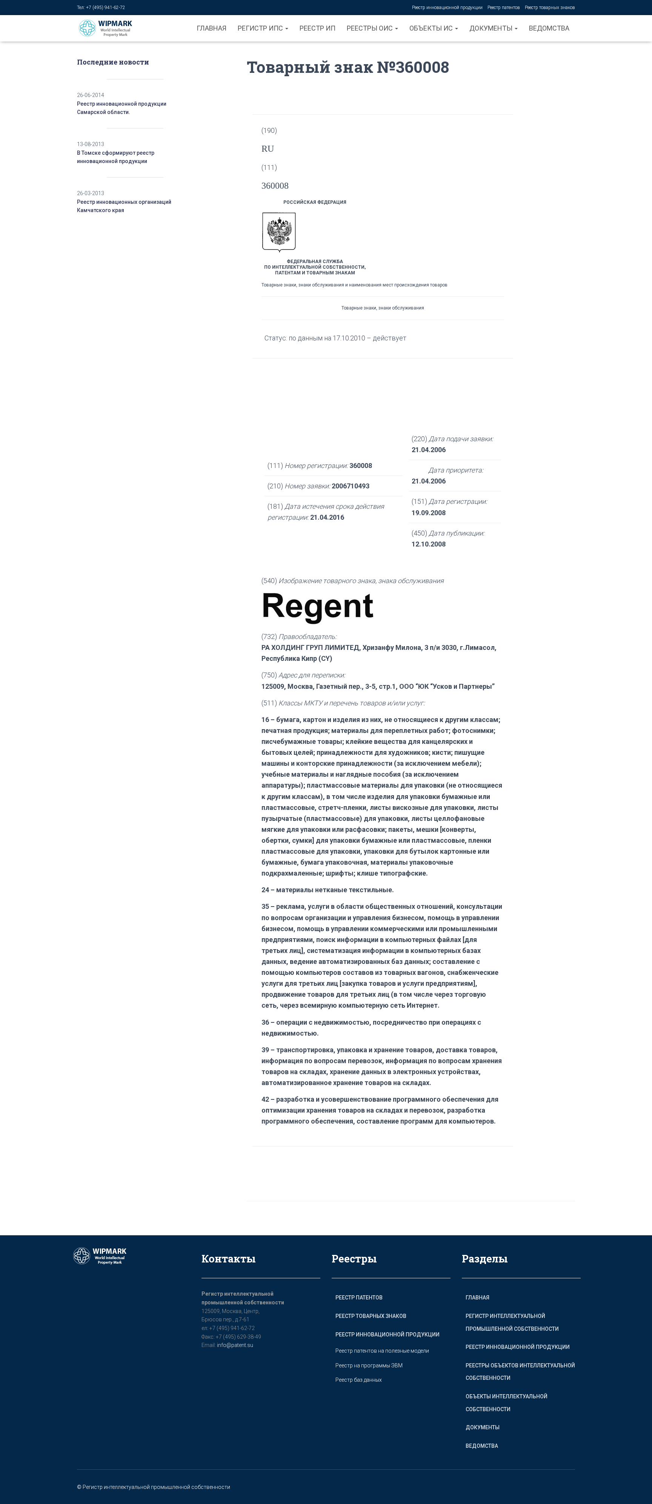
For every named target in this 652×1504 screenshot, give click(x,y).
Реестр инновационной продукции (447, 7)
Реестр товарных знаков (550, 7)
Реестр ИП (317, 28)
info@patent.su (235, 1345)
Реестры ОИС (370, 28)
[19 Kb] (318, 608)
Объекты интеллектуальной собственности (506, 1402)
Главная (211, 28)
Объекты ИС (431, 28)
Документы (491, 28)
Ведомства (549, 28)
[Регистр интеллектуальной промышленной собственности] (111, 28)
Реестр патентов (503, 7)
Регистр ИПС (261, 28)
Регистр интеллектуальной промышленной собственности (512, 1322)
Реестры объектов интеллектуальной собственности (520, 1371)
